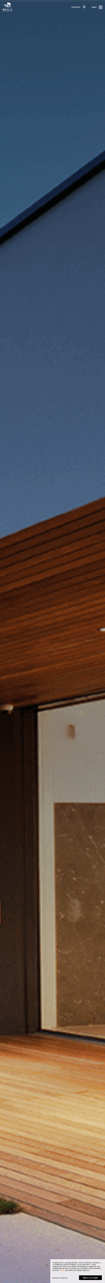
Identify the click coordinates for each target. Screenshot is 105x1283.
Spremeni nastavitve (59, 1278)
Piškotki (62, 1270)
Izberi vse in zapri (90, 1277)
